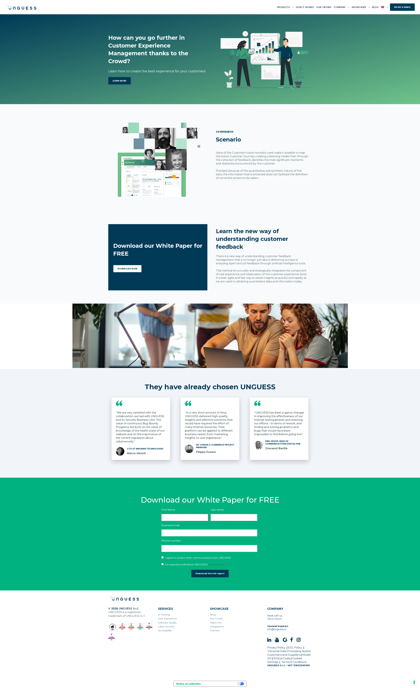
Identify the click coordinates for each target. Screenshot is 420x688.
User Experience (167, 618)
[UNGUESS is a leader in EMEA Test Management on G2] (111, 637)
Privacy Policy (216, 564)
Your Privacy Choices (220, 683)
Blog (213, 614)
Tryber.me (215, 622)
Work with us (274, 615)
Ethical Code (281, 658)
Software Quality (167, 622)
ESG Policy (295, 647)
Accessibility (165, 630)
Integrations (217, 626)
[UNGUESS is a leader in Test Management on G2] (131, 627)
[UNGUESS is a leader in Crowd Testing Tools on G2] (122, 627)
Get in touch (274, 618)
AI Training (164, 614)
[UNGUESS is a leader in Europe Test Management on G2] (149, 626)
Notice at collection (188, 683)
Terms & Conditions (293, 662)
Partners (215, 630)
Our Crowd (216, 618)
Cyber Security (166, 626)
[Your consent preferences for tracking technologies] (414, 682)
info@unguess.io (276, 629)
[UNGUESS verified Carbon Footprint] (112, 627)
